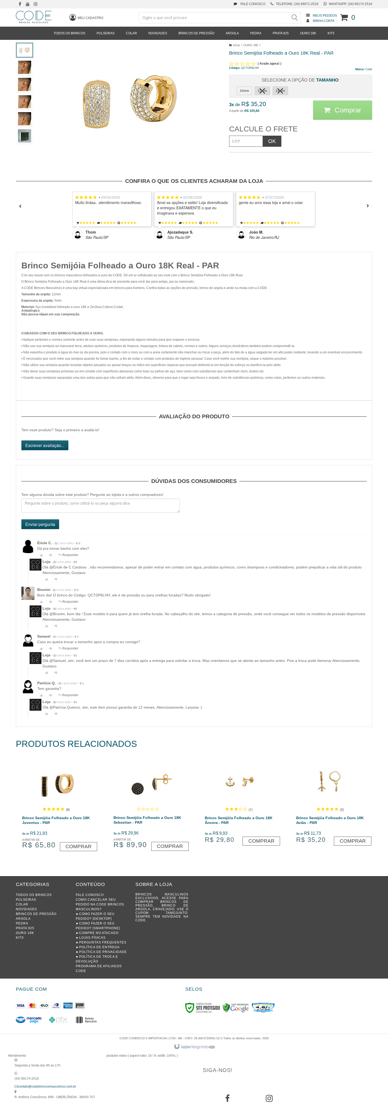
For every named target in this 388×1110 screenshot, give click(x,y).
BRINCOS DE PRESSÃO (36, 914)
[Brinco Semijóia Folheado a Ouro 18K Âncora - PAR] (239, 803)
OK (272, 141)
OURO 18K (250, 45)
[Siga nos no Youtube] (28, 4)
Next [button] (369, 206)
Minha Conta (323, 21)
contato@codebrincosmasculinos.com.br (47, 1086)
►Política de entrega (98, 947)
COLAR (22, 904)
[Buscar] (294, 17)
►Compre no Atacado (97, 933)
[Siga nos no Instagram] (36, 4)
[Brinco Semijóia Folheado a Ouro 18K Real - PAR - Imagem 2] (24, 67)
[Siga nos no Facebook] (20, 4)
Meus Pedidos (325, 15)
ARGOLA (23, 919)
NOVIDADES (26, 909)
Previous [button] (18, 206)
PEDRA (22, 923)
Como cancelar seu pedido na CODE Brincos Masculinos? (100, 904)
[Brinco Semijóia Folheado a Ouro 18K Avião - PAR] (330, 803)
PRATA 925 (25, 928)
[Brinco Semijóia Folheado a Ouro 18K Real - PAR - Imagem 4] (24, 101)
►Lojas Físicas (91, 938)
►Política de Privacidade (101, 952)
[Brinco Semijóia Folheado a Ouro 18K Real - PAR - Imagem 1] (24, 50)
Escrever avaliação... (44, 445)
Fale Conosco (252, 4)
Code (368, 69)
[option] (113, 216)
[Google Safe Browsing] (236, 1007)
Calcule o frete (263, 129)
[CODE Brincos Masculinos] (33, 17)
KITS (20, 938)
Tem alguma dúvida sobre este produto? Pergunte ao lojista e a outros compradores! (92, 494)
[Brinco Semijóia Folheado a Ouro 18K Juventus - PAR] (56, 805)
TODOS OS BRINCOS (34, 895)
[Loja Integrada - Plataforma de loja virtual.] (194, 1047)
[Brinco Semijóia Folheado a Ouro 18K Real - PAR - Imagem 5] (24, 118)
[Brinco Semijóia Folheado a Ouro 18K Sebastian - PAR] (148, 805)
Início (236, 45)
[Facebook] (227, 1100)
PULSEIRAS (26, 900)
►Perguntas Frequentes (101, 942)
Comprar (347, 110)
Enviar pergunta (40, 524)
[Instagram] (269, 1100)
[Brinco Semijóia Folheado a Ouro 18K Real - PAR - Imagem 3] (24, 84)
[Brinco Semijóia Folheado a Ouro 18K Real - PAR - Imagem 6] (24, 136)
